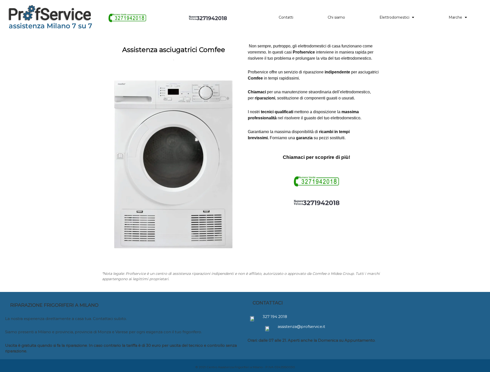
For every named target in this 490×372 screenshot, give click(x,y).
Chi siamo (336, 17)
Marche (455, 17)
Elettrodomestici (394, 17)
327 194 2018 (275, 316)
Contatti (286, 17)
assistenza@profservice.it (301, 326)
